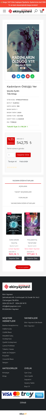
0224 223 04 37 (8, 303)
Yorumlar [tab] (23, 198)
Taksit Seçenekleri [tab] (23, 192)
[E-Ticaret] (23, 414)
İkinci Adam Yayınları (14, 249)
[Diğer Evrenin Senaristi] (32, 224)
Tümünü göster (23, 267)
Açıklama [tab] (23, 186)
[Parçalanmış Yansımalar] (14, 224)
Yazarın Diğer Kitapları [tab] (23, 181)
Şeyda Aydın (14, 246)
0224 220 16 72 (20, 303)
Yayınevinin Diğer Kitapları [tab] (23, 203)
